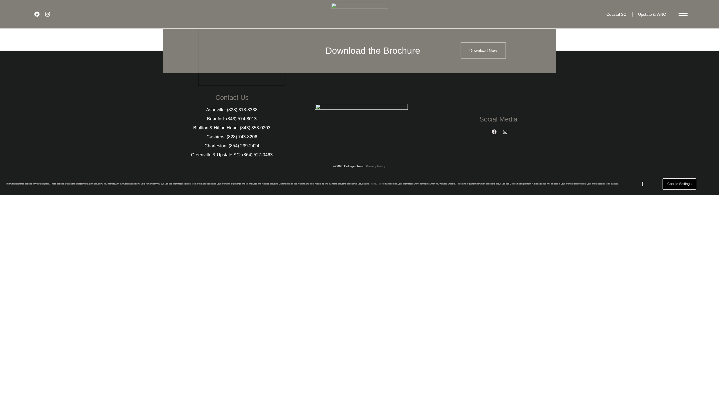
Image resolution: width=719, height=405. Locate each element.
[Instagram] (47, 14)
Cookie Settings (679, 184)
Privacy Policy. (376, 166)
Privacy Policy (376, 184)
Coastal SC (616, 14)
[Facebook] (36, 14)
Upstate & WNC (652, 14)
